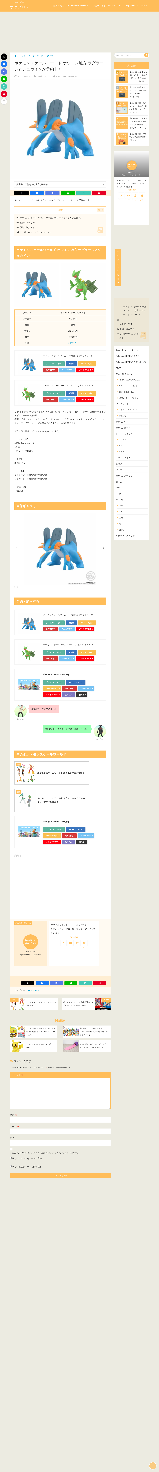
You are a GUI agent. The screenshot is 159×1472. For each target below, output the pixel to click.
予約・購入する (27, 227)
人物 (120, 445)
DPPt (121, 506)
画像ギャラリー (27, 223)
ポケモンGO (121, 422)
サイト (13, 1138)
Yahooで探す (67, 370)
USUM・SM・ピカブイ (128, 398)
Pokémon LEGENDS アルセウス (131, 362)
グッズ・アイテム (124, 457)
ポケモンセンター (75, 682)
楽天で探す (50, 370)
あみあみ (68, 695)
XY (120, 524)
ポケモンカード (123, 428)
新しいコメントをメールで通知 (27, 1158)
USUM (119, 470)
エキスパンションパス (128, 410)
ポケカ (144, 5)
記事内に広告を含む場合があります (33, 184)
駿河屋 (71, 364)
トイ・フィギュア (34, 56)
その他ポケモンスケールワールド (36, 232)
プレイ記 (120, 500)
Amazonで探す (87, 364)
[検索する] (146, 55)
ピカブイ (120, 463)
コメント (17, 1075)
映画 (118, 488)
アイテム (122, 451)
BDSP (118, 368)
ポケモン (50, 56)
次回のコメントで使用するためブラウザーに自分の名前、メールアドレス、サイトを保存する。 (44, 1153)
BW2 (121, 518)
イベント (120, 494)
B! (4, 71)
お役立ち (122, 416)
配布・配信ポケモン (125, 374)
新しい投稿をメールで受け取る (27, 1166)
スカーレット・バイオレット (106, 5)
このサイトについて (125, 536)
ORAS (121, 530)
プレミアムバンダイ (54, 364)
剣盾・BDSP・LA (126, 392)
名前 (13, 1115)
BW (120, 512)
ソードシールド (130, 5)
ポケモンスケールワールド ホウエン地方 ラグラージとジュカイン (51, 218)
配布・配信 (58, 5)
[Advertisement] (79, 30)
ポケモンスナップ (124, 476)
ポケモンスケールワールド (56, 674)
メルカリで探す (85, 370)
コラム (119, 482)
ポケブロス (19, 7)
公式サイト (73, 343)
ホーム (19, 56)
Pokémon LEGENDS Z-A (78, 5)
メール (14, 1126)
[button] (104, 548)
